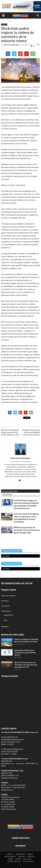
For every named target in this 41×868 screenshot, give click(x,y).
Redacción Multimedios (12, 45)
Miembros (5, 626)
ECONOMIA (5, 721)
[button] (38, 15)
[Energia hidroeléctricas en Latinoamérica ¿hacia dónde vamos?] (7, 652)
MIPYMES (18, 859)
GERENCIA (5, 696)
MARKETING (31, 857)
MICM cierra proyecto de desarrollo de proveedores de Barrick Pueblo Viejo (27, 530)
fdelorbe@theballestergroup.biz (12, 739)
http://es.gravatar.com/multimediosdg (20, 461)
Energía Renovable (8, 711)
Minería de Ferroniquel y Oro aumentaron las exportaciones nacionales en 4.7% (25, 665)
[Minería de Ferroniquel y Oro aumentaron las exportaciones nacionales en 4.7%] (7, 664)
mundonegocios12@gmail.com (12, 749)
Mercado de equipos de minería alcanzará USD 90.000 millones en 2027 (10, 432)
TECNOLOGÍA (27, 859)
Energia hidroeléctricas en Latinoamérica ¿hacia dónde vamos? (25, 652)
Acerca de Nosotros (8, 596)
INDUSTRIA (5, 706)
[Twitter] (20, 480)
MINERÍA (4, 24)
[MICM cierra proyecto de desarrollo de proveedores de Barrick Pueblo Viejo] (7, 530)
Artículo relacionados (10, 491)
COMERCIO (9, 854)
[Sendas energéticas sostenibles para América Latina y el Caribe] (7, 642)
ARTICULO (5, 716)
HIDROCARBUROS (10, 857)
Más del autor (7, 494)
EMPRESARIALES (20, 854)
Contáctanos (6, 611)
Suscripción (5, 606)
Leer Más (6, 556)
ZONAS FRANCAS (28, 861)
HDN (5, 620)
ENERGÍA (4, 685)
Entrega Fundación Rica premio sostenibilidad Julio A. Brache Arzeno (31, 432)
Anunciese (5, 601)
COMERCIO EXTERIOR (9, 701)
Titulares (4, 680)
